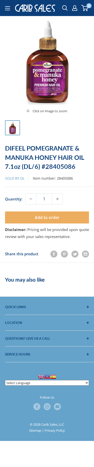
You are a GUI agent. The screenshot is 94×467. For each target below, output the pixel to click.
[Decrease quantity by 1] (31, 199)
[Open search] (65, 8)
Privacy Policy (55, 430)
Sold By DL (15, 178)
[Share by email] (85, 254)
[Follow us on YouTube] (57, 406)
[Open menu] (7, 8)
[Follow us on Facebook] (36, 406)
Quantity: (13, 198)
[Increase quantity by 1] (57, 199)
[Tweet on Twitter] (74, 254)
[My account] (74, 8)
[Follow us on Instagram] (47, 406)
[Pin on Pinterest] (64, 254)
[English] (41, 376)
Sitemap (35, 430)
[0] (85, 8)
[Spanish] (53, 376)
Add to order (47, 217)
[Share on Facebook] (53, 254)
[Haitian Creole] (47, 376)
